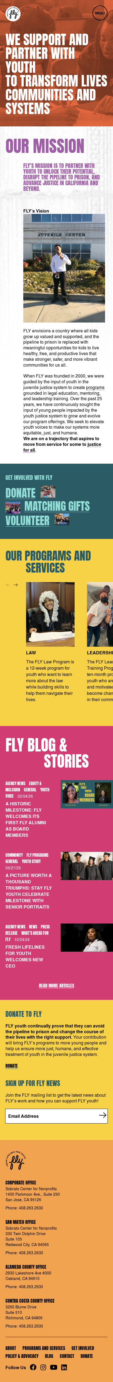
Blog (49, 1356)
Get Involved (83, 1348)
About (10, 1348)
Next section (9, 108)
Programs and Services (43, 1348)
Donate (11, 1066)
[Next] (15, 585)
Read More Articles (56, 985)
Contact (67, 1356)
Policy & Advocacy (21, 1356)
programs (95, 387)
